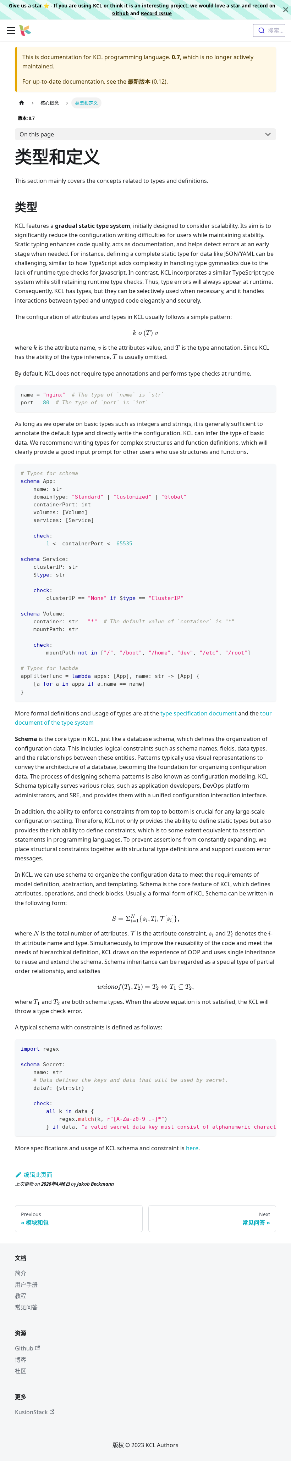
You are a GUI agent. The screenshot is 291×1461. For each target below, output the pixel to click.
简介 (20, 1273)
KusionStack (31, 1412)
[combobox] (269, 30)
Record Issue (156, 13)
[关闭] (285, 9)
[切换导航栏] (11, 30)
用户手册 (26, 1284)
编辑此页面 (38, 1175)
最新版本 (139, 81)
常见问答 (26, 1307)
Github (120, 13)
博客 (20, 1360)
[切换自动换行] (254, 1048)
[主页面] (21, 102)
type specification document (198, 713)
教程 (20, 1296)
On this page (37, 134)
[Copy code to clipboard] (267, 394)
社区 (20, 1371)
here (192, 1148)
